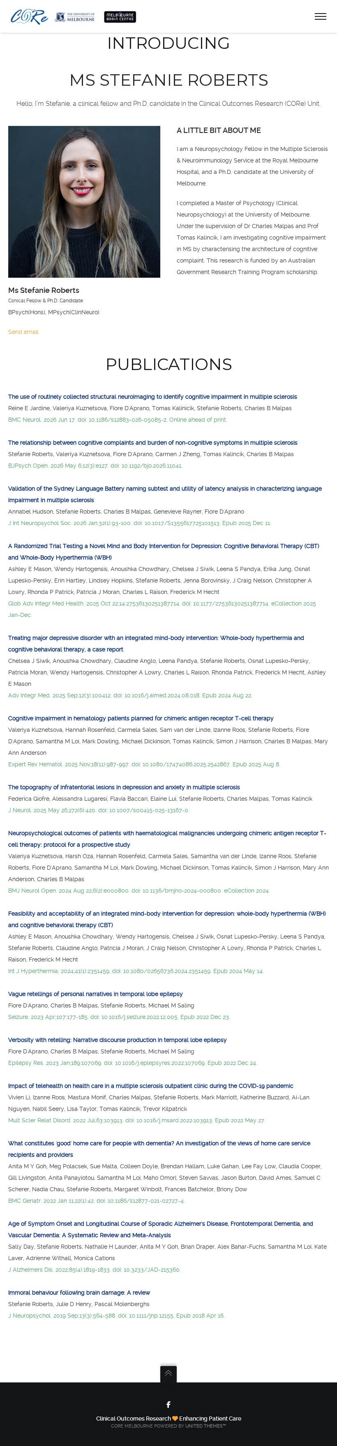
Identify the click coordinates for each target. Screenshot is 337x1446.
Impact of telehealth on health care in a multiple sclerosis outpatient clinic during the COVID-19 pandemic (150, 1086)
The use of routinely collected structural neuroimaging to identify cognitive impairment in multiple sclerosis (152, 396)
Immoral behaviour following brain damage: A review (79, 1292)
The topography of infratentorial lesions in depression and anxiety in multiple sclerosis (124, 787)
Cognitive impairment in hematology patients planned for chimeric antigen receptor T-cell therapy (141, 718)
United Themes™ (205, 1426)
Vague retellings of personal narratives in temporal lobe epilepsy (95, 994)
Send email (23, 332)
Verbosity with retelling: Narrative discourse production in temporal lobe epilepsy (117, 1040)
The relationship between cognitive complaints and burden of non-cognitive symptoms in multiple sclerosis (153, 442)
